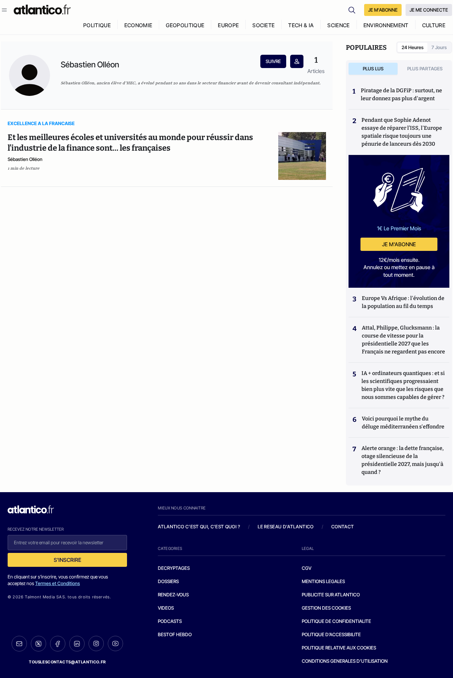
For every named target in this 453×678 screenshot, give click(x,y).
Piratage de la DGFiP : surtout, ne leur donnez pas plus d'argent (401, 94)
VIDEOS (166, 608)
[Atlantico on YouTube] (115, 643)
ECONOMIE (138, 25)
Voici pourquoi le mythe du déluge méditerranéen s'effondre (403, 422)
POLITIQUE (97, 25)
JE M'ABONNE (383, 10)
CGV (306, 568)
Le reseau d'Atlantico (285, 526)
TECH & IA (301, 25)
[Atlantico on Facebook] (57, 643)
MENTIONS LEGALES (323, 581)
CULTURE (433, 25)
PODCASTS (170, 621)
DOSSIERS (168, 581)
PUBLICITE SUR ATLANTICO (331, 594)
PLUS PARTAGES (425, 68)
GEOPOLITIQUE (185, 25)
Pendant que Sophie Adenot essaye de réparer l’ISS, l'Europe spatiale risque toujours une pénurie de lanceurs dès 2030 (401, 132)
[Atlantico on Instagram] (96, 643)
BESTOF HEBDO (175, 634)
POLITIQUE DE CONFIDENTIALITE (336, 621)
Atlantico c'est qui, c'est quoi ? (199, 526)
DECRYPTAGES (174, 568)
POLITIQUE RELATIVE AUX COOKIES (339, 647)
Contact (342, 526)
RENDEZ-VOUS (173, 594)
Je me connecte (429, 10)
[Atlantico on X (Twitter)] (38, 643)
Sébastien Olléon (25, 159)
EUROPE (228, 25)
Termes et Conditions (57, 583)
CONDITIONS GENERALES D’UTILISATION (345, 661)
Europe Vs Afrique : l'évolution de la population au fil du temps (403, 302)
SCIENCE (338, 25)
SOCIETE (263, 25)
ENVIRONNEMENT (386, 25)
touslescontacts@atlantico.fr (67, 661)
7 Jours (439, 47)
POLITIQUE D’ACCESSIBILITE (331, 634)
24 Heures (412, 47)
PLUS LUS (373, 68)
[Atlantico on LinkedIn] (77, 643)
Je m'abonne (399, 244)
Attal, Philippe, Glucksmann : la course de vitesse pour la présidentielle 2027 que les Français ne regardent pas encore (403, 340)
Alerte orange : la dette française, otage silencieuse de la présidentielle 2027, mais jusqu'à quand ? (402, 460)
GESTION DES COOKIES (326, 608)
